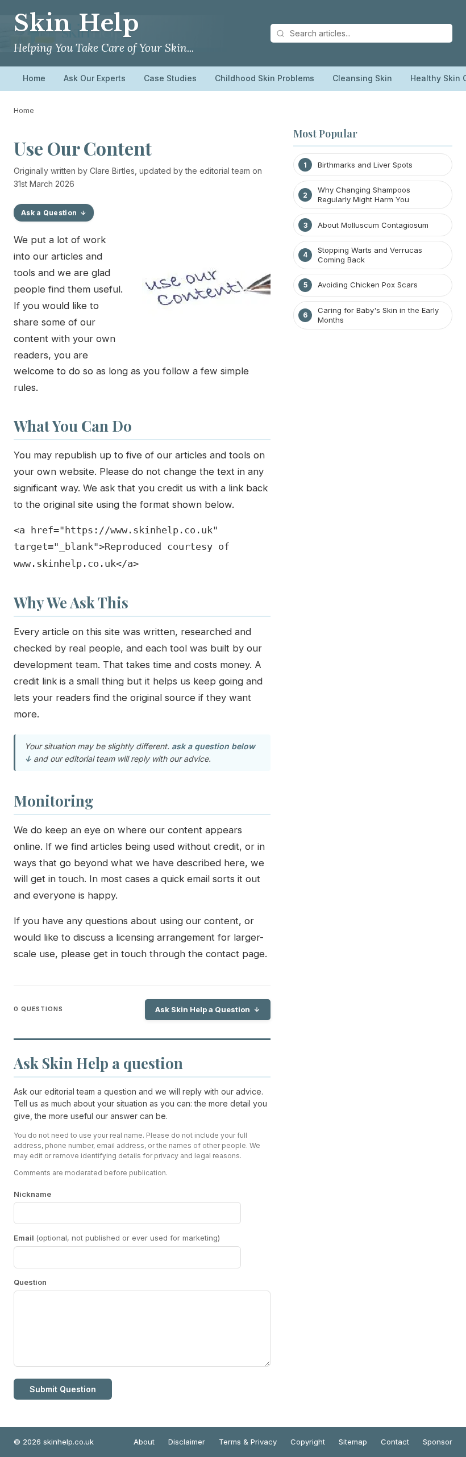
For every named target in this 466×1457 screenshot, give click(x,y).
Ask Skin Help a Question (202, 1009)
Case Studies (170, 78)
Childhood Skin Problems (264, 78)
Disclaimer (186, 1441)
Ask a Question (49, 212)
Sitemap (353, 1441)
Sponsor (437, 1441)
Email (117, 1237)
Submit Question (63, 1389)
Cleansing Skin (362, 78)
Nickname (32, 1194)
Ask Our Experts (95, 78)
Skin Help (77, 23)
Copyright (307, 1441)
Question (30, 1282)
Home (34, 78)
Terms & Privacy (248, 1441)
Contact (395, 1441)
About (144, 1441)
